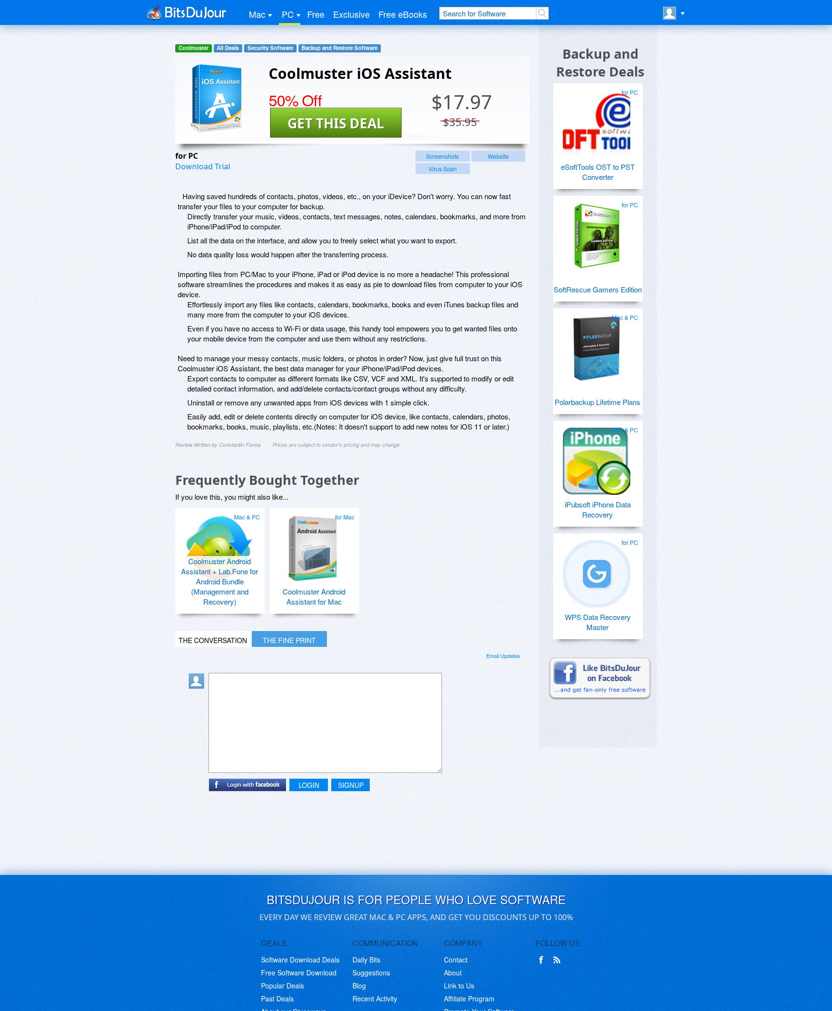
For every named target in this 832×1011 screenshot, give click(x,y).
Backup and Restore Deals (600, 62)
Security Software (270, 47)
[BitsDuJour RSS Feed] (558, 960)
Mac (257, 14)
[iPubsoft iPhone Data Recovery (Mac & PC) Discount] (596, 457)
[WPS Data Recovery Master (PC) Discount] (596, 570)
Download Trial (202, 166)
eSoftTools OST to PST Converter (598, 172)
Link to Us (459, 985)
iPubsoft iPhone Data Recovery (598, 509)
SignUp (351, 785)
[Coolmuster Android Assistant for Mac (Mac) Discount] (313, 544)
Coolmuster (193, 47)
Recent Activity (374, 998)
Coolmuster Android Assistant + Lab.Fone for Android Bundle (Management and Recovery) (219, 581)
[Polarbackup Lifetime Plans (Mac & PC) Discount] (596, 344)
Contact (456, 959)
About (453, 972)
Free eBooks (402, 14)
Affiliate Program (469, 998)
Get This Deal (335, 123)
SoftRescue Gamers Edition (598, 289)
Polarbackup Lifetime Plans (597, 402)
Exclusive (351, 14)
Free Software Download (299, 972)
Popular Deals (282, 985)
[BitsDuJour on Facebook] (543, 960)
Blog (359, 985)
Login (309, 785)
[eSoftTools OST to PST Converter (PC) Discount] (596, 119)
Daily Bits (366, 959)
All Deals (228, 47)
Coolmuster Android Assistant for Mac (314, 596)
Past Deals (277, 998)
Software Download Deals (300, 959)
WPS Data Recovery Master (598, 622)
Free (316, 14)
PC (288, 14)
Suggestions (371, 972)
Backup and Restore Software (339, 47)
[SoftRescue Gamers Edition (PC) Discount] (596, 232)
